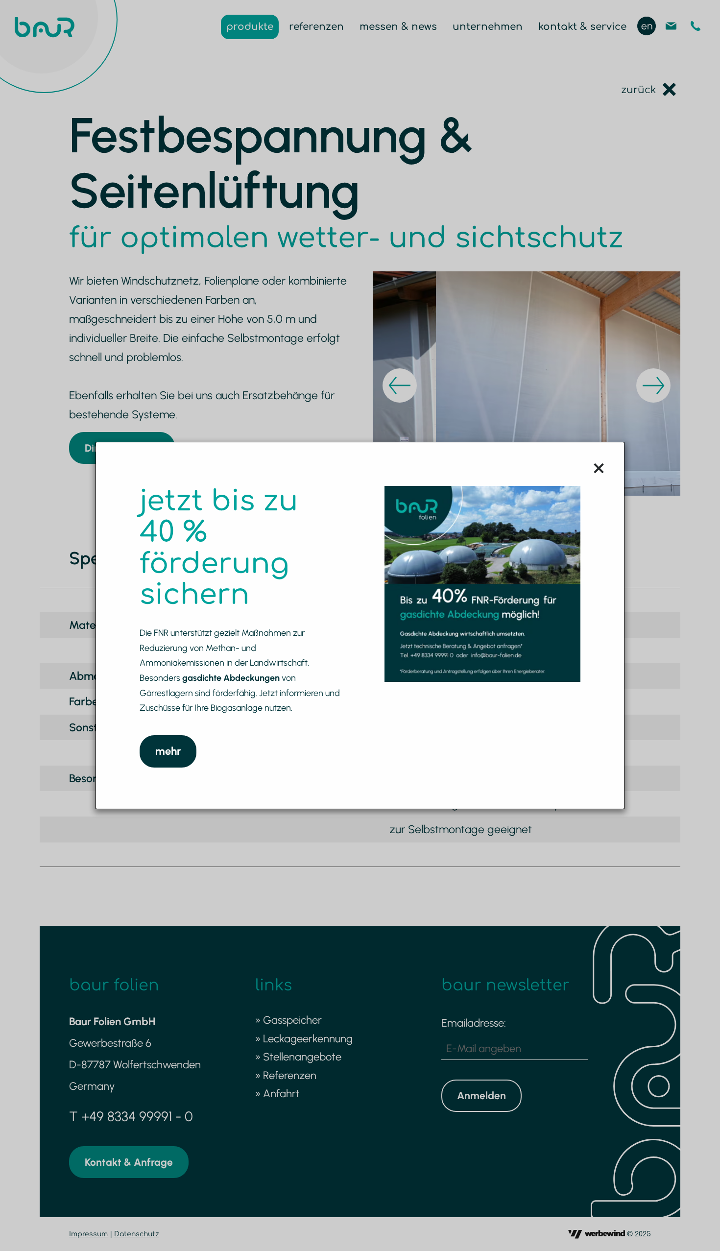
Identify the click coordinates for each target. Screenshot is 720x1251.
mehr (168, 751)
